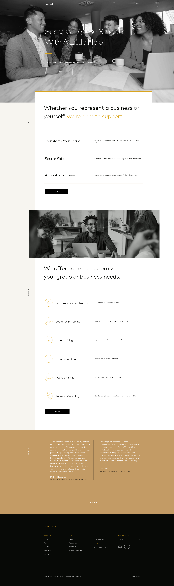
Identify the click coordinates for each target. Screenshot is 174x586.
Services (46, 546)
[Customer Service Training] (48, 303)
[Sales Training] (48, 340)
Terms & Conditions (75, 550)
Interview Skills (65, 377)
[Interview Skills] (48, 377)
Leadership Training (68, 321)
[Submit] (139, 539)
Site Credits (136, 576)
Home (46, 539)
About (46, 543)
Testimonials (73, 543)
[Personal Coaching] (48, 396)
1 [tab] (90, 502)
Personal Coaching (67, 396)
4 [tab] (96, 502)
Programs (47, 550)
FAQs (71, 539)
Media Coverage (99, 539)
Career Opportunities (101, 547)
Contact (47, 558)
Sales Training (64, 340)
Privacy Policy (73, 546)
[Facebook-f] (124, 547)
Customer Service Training (72, 303)
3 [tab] (94, 502)
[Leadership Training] (48, 321)
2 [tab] (92, 502)
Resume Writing (66, 359)
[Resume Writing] (48, 359)
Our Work (47, 554)
